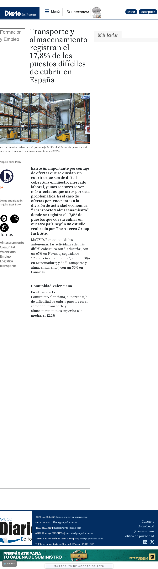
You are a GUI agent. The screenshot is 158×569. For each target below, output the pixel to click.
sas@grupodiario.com (91, 538)
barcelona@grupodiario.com (72, 517)
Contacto (148, 522)
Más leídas (108, 35)
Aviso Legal (146, 526)
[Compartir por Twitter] (14, 218)
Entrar (131, 12)
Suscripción (148, 12)
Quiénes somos (144, 531)
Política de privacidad (138, 536)
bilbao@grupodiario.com (65, 522)
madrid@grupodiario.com (67, 527)
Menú (55, 11)
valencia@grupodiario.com (80, 533)
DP (1, 187)
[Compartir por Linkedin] (4, 218)
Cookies (9, 563)
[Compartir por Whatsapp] (4, 227)
